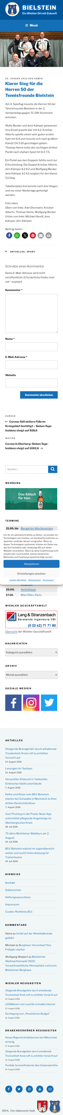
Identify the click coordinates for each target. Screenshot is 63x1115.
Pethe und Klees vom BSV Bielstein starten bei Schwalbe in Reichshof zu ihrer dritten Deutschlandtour (31, 799)
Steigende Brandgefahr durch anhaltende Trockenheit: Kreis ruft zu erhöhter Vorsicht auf (31, 753)
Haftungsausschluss (18, 897)
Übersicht (11, 631)
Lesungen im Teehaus (18, 768)
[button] (9, 235)
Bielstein (39, 7)
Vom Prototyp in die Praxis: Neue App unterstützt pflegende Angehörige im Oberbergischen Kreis (28, 818)
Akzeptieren (31, 563)
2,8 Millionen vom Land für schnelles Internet (30, 1004)
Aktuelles (17, 251)
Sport (31, 251)
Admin (38, 78)
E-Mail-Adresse (16, 357)
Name (10, 338)
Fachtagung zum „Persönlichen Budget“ (27, 1013)
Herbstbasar (28, 589)
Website (10, 375)
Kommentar (13, 290)
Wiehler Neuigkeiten (23, 983)
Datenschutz (34, 580)
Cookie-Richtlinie (17, 580)
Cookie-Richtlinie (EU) (18, 911)
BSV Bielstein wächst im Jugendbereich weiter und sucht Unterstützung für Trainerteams (29, 853)
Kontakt (10, 882)
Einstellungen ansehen (31, 573)
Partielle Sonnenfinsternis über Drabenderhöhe (31, 1065)
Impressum (48, 580)
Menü (34, 25)
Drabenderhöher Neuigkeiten (31, 1030)
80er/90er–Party (31, 595)
